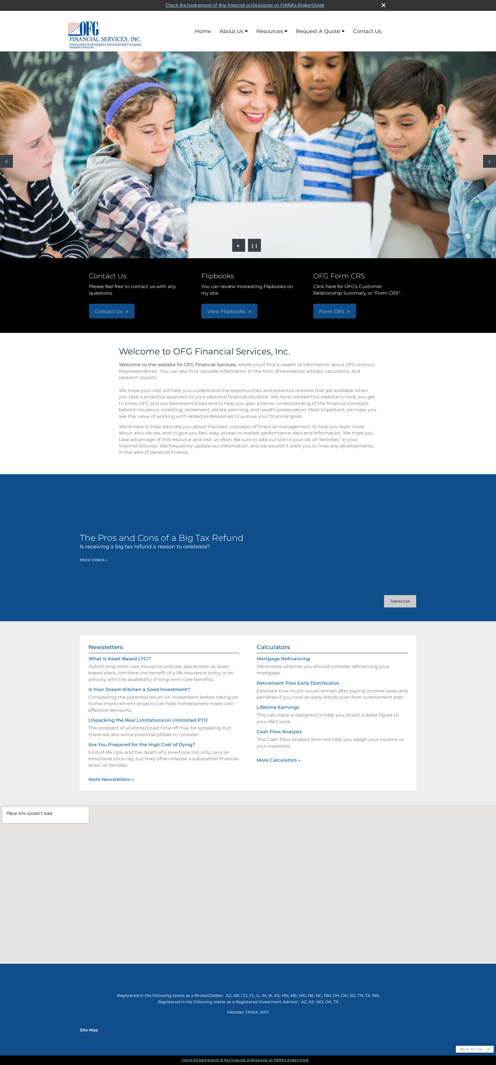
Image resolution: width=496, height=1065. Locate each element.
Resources (269, 31)
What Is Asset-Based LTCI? (119, 658)
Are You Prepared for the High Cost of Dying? (141, 744)
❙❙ (254, 245)
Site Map (89, 1030)
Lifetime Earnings (278, 707)
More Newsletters (111, 779)
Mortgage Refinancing (283, 658)
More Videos (94, 560)
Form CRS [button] (331, 311)
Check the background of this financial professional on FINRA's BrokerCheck (245, 5)
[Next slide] (489, 161)
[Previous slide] (6, 161)
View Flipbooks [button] (226, 311)
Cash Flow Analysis (279, 731)
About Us (231, 31)
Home (203, 31)
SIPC (264, 1012)
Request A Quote (318, 31)
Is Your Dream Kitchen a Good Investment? (139, 689)
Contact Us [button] (109, 311)
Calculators (273, 647)
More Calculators (279, 760)
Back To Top (472, 1049)
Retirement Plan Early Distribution (298, 683)
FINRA (251, 1012)
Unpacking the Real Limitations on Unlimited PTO (148, 720)
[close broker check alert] (383, 5)
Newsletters (105, 647)
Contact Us (367, 31)
